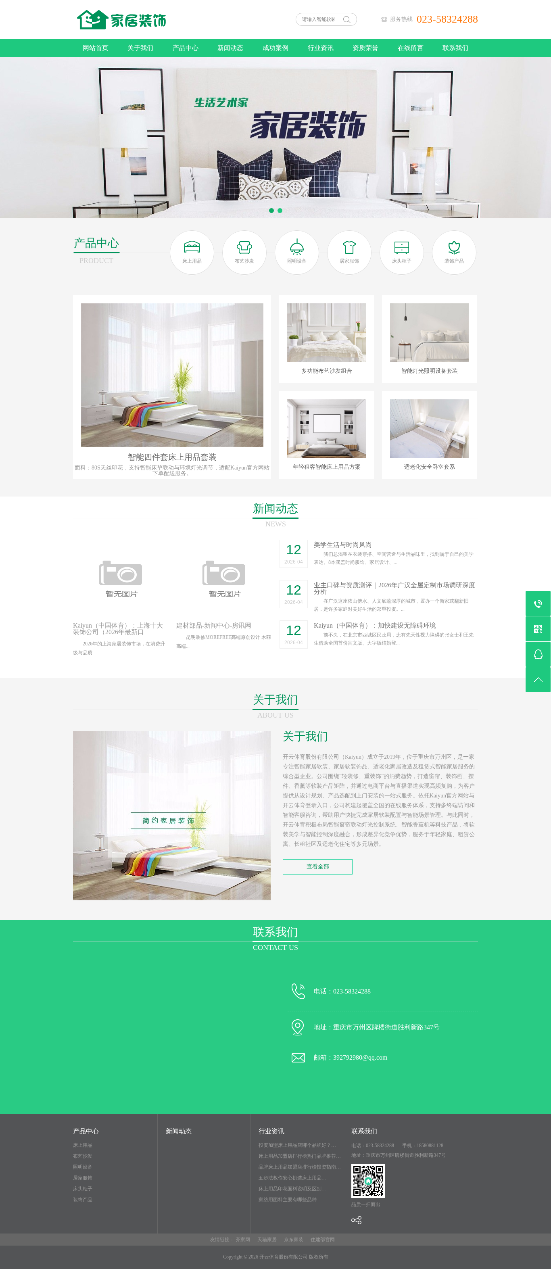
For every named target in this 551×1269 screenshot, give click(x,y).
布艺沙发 (82, 1156)
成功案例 (275, 47)
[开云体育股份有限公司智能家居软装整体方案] (154, 37)
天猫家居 (267, 1239)
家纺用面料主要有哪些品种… (290, 1199)
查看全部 (318, 867)
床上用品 (82, 1145)
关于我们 (140, 47)
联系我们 (455, 47)
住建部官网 (323, 1239)
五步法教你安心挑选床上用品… (292, 1177)
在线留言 (411, 47)
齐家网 (243, 1239)
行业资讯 (321, 47)
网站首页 (96, 47)
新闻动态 (230, 47)
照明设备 (82, 1167)
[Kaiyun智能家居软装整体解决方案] (275, 137)
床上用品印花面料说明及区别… (292, 1188)
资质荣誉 (365, 47)
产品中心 (185, 47)
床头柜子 (82, 1188)
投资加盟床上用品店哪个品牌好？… (297, 1145)
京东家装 (293, 1239)
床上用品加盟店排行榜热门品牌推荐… (300, 1156)
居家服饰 (82, 1177)
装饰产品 (82, 1199)
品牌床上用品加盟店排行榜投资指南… (300, 1167)
